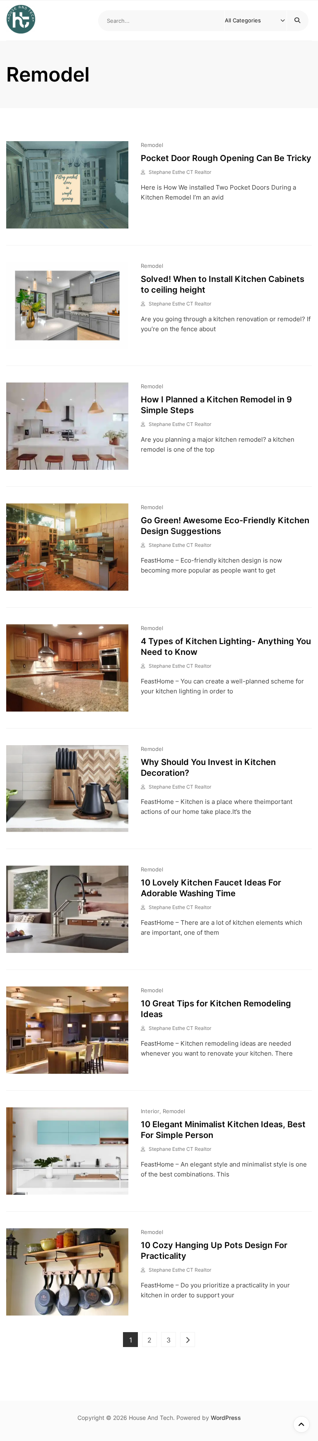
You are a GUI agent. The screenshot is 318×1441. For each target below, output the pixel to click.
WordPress (226, 1417)
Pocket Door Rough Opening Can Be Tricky (226, 158)
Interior (150, 1111)
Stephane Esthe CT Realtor (180, 172)
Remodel (152, 145)
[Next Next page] (187, 1339)
